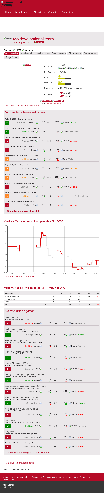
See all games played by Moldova (25, 211)
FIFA (61, 93)
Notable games (43, 53)
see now (40, 42)
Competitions (68, 12)
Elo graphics (75, 53)
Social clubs (9, 480)
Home (8, 12)
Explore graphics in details (20, 276)
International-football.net (8, 486)
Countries (53, 12)
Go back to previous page (20, 462)
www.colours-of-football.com (54, 103)
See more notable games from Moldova (28, 452)
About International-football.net (17, 477)
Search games (22, 12)
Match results (27, 53)
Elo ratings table (50, 477)
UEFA (18, 50)
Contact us (37, 477)
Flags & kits (11, 57)
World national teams (68, 477)
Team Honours (59, 53)
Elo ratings (39, 12)
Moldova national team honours (23, 105)
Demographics (90, 53)
